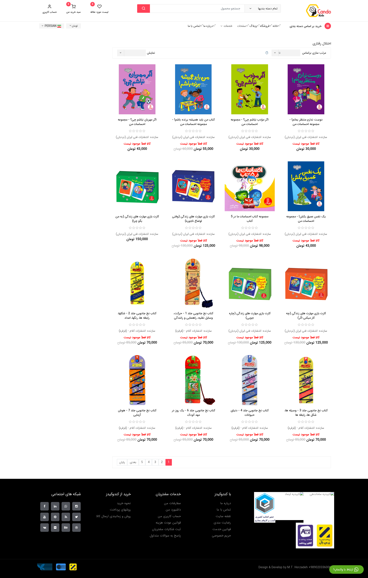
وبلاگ (253, 26)
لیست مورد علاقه (99, 9)
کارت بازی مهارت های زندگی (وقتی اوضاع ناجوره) (193, 218)
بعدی (133, 462)
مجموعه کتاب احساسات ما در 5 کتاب (249, 218)
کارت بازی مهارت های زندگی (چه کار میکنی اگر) (306, 315)
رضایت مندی (222, 522)
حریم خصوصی (221, 535)
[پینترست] (55, 517)
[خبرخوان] (66, 517)
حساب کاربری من (169, 516)
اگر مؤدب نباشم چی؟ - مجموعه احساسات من (250, 121)
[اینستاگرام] (76, 506)
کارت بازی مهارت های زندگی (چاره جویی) (249, 315)
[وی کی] (44, 527)
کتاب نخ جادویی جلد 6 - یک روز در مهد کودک (193, 412)
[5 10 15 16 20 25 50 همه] (132, 53)
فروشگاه (264, 26)
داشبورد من (173, 509)
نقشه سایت (223, 516)
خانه (275, 26)
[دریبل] (76, 527)
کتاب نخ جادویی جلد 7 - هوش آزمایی (137, 412)
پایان (122, 462)
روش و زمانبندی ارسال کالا (113, 516)
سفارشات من (172, 503)
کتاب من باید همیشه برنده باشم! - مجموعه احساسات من (193, 121)
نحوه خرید (124, 503)
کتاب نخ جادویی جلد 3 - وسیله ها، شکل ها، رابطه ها (306, 412)
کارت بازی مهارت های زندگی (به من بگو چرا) (137, 218)
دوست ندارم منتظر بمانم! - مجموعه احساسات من (306, 121)
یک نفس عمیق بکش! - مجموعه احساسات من (306, 218)
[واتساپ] (66, 506)
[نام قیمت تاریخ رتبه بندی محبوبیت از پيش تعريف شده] (286, 53)
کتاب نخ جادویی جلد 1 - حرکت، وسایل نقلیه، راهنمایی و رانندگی (193, 315)
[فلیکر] (55, 527)
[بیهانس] (66, 527)
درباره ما (208, 26)
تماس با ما (194, 26)
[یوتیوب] (44, 517)
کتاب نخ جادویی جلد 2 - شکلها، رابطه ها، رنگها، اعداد (137, 315)
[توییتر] (76, 517)
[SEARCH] (143, 8)
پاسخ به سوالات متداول (165, 535)
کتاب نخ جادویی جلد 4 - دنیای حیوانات (250, 412)
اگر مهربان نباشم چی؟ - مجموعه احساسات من (137, 121)
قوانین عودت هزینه (168, 522)
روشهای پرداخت (120, 509)
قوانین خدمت (222, 529)
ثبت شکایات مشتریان (166, 529)
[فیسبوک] (44, 506)
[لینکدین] (55, 506)
